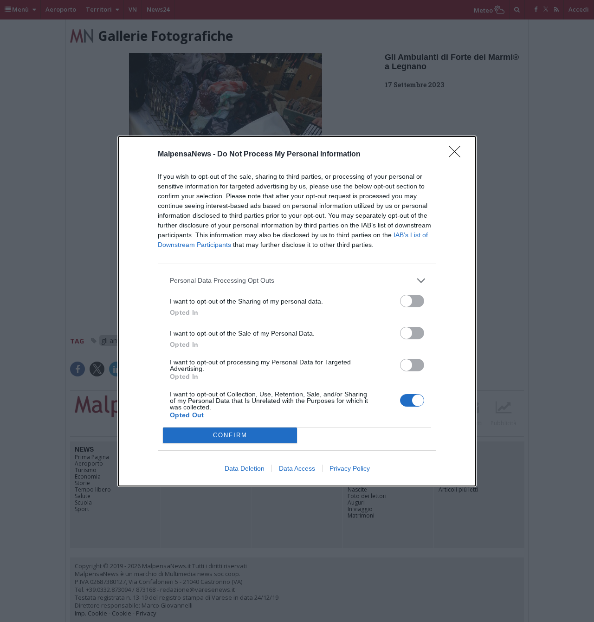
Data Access (297, 468)
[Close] (457, 154)
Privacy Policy (349, 468)
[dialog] (297, 311)
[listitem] (297, 280)
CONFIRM (230, 435)
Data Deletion (245, 468)
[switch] (412, 301)
